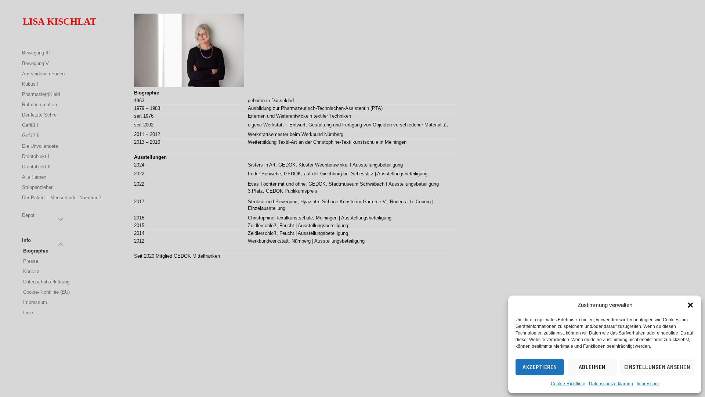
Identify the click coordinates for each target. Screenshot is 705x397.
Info (26, 240)
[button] (690, 305)
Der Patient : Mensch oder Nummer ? (61, 197)
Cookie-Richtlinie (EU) (46, 292)
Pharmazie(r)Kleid (41, 94)
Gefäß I (30, 125)
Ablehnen (592, 367)
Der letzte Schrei (40, 115)
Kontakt (31, 271)
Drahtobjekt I (35, 156)
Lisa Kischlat (59, 21)
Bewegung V (35, 63)
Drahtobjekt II (36, 166)
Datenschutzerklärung (611, 383)
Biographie (35, 251)
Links (29, 312)
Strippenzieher (37, 187)
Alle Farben (34, 177)
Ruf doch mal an (39, 104)
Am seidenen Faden (43, 73)
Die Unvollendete (40, 146)
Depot (28, 215)
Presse (30, 261)
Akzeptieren (540, 367)
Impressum (648, 383)
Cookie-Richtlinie (568, 383)
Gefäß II (31, 135)
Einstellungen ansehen (657, 367)
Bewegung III (36, 53)
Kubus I (30, 84)
